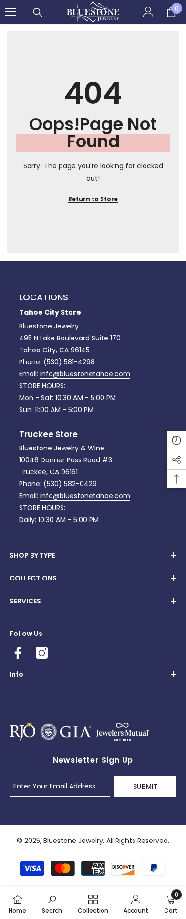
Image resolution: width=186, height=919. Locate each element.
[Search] (37, 12)
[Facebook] (18, 653)
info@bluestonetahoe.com (85, 374)
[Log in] (148, 12)
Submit (145, 786)
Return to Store (93, 199)
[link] (52, 903)
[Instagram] (41, 653)
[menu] (10, 12)
